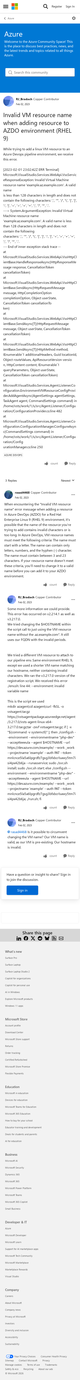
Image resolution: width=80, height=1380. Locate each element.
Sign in (22, 890)
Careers (9, 1296)
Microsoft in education (16, 1093)
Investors (10, 1323)
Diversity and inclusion (17, 1330)
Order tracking (12, 1052)
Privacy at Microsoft (15, 1316)
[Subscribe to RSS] (54, 938)
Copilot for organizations (18, 978)
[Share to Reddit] (40, 938)
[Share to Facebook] (26, 938)
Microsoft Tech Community (18, 1255)
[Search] (45, 6)
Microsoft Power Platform (18, 1188)
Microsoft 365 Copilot (16, 1201)
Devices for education (16, 1100)
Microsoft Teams (13, 1195)
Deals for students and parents (21, 1134)
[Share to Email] (61, 938)
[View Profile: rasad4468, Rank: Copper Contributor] (8, 494)
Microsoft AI (11, 1160)
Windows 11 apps (14, 1005)
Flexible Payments (14, 1073)
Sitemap (9, 1360)
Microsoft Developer (15, 1235)
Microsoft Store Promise (17, 1066)
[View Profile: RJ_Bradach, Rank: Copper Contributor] (8, 101)
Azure (11, 18)
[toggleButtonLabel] (74, 18)
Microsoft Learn (13, 1242)
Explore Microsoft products (19, 998)
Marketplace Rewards (16, 1269)
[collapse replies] (40, 489)
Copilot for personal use (17, 985)
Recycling (28, 1369)
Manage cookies (13, 1364)
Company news (13, 1309)
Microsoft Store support (17, 1039)
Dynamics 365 (12, 1174)
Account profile (13, 1025)
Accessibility (11, 1337)
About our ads (45, 1369)
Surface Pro (11, 957)
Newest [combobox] (68, 480)
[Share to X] (33, 938)
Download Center (14, 1032)
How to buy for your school (19, 1120)
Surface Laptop (12, 964)
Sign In (70, 6)
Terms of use (33, 1364)
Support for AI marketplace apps (21, 1248)
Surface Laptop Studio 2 (17, 971)
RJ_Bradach (24, 99)
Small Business (12, 1208)
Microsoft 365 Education (17, 1113)
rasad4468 (22, 492)
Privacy (46, 1360)
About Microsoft (13, 1302)
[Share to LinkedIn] (19, 938)
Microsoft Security (14, 1167)
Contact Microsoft (28, 1360)
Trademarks (51, 1364)
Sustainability (12, 1344)
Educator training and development (23, 1127)
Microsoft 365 (12, 1181)
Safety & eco (11, 1369)
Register (57, 6)
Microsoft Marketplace (17, 1262)
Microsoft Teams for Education (20, 1106)
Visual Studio (12, 1276)
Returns (9, 1046)
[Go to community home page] (15, 6)
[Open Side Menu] (5, 6)
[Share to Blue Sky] (47, 938)
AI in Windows (12, 992)
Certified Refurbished (16, 1059)
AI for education (13, 1141)
